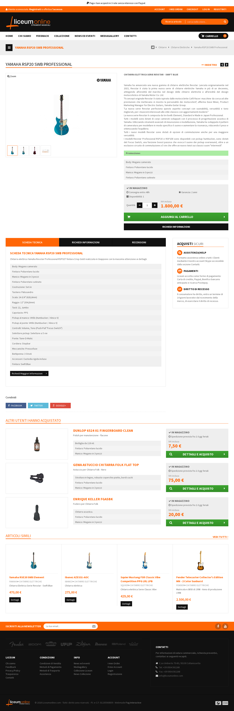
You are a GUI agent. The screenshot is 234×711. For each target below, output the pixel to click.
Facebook (16, 405)
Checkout (192, 9)
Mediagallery (109, 36)
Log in (206, 9)
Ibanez (68, 581)
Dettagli (15, 599)
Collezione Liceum (83, 670)
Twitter (38, 405)
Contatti (130, 36)
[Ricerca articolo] (173, 21)
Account (160, 9)
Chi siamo (24, 36)
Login (110, 670)
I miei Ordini (114, 663)
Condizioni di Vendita (50, 663)
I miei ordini (176, 9)
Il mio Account (115, 667)
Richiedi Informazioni (176, 226)
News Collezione (82, 674)
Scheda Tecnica (32, 242)
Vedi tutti (220, 536)
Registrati (220, 9)
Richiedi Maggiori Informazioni (27, 373)
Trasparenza (12, 674)
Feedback (42, 36)
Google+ (60, 405)
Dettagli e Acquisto (198, 454)
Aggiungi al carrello (177, 217)
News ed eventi (85, 36)
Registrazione (115, 674)
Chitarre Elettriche (30, 581)
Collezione (62, 36)
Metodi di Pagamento (50, 667)
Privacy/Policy (13, 670)
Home (9, 36)
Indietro (210, 64)
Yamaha (13, 581)
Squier (124, 585)
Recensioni (139, 242)
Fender (180, 585)
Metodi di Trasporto (50, 670)
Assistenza (45, 674)
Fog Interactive (133, 702)
